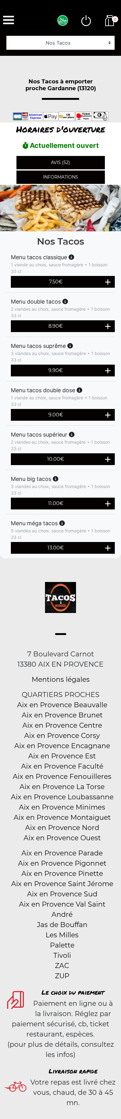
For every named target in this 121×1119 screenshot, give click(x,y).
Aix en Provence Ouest (62, 838)
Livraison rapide (73, 1071)
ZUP (62, 976)
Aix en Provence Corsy (62, 735)
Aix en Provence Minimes (62, 807)
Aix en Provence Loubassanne (62, 797)
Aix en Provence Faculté (62, 766)
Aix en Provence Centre (62, 725)
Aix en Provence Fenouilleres (62, 776)
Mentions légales (61, 679)
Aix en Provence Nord (62, 828)
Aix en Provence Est (62, 756)
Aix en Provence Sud (62, 894)
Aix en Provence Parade (62, 853)
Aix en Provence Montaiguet (62, 817)
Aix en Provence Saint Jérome (62, 884)
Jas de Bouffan (62, 925)
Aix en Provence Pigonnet (62, 863)
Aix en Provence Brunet (62, 715)
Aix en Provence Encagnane (62, 746)
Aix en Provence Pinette (62, 873)
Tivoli (62, 955)
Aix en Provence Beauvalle (62, 705)
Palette (62, 945)
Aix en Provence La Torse (62, 787)
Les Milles (62, 935)
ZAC (62, 965)
